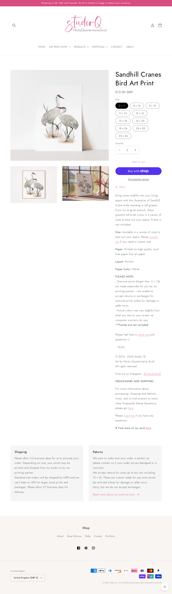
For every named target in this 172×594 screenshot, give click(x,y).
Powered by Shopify (153, 582)
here (148, 428)
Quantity (119, 143)
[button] (14, 25)
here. (131, 408)
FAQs (88, 536)
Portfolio (110, 536)
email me (143, 335)
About (60, 536)
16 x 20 (140, 120)
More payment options (138, 179)
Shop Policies (74, 536)
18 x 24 (123, 128)
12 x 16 (140, 113)
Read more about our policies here (114, 494)
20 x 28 (140, 128)
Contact (98, 536)
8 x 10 (137, 105)
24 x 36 (123, 136)
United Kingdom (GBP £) (26, 577)
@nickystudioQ (152, 374)
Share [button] (122, 187)
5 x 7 (122, 105)
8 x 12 (152, 105)
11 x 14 (123, 113)
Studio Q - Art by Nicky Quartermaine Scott (127, 582)
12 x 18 (123, 120)
